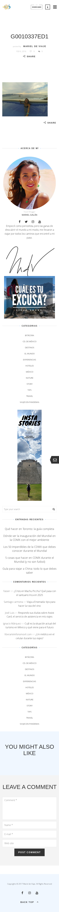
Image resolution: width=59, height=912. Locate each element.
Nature (29, 377)
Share (31, 56)
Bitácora (29, 335)
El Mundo (30, 353)
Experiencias (29, 359)
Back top (27, 902)
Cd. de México (29, 341)
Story (30, 384)
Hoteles (29, 365)
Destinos (29, 347)
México (29, 371)
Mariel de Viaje (34, 46)
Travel (29, 396)
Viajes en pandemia (29, 402)
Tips (29, 390)
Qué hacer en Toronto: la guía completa (29, 529)
